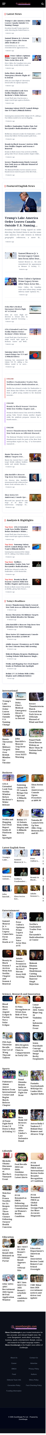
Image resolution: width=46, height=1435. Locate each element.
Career (14, 1363)
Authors (34, 1374)
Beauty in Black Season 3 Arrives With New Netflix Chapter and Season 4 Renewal (21, 146)
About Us (13, 1358)
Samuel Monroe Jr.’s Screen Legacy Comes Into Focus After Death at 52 (17, 40)
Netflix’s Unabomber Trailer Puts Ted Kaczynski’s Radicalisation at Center (21, 127)
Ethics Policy (33, 1380)
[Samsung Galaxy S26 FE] (36, 549)
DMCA (14, 1369)
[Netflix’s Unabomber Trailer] (36, 566)
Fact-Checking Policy (34, 1385)
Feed (14, 1374)
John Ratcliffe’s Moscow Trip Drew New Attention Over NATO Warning (15, 477)
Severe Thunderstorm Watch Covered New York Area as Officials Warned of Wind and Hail (21, 164)
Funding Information (13, 1391)
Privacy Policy (34, 1369)
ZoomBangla (23, 1419)
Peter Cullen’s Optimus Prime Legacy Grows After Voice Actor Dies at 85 (17, 58)
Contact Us (34, 1358)
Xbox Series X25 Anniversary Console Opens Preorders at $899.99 (16, 497)
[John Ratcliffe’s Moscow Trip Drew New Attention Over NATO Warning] (35, 481)
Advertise (33, 1363)
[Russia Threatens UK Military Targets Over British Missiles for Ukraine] (35, 461)
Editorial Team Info (14, 1380)
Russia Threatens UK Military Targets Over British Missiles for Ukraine (16, 456)
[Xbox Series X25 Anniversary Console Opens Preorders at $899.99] (35, 500)
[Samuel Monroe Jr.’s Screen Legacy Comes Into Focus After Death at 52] (36, 42)
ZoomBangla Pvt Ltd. (21, 1417)
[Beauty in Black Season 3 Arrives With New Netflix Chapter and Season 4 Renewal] (36, 584)
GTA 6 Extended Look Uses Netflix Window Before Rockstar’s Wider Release (16, 93)
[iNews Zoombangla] (23, 3)
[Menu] (3, 3)
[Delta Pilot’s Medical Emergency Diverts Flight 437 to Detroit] (36, 78)
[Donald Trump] (36, 24)
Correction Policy (14, 1385)
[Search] (42, 3)
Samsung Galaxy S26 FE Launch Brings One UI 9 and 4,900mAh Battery (22, 109)
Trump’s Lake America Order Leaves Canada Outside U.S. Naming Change (17, 23)
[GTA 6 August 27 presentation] (36, 94)
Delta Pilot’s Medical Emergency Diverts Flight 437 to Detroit (17, 75)
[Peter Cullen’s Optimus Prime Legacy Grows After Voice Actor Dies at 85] (36, 60)
